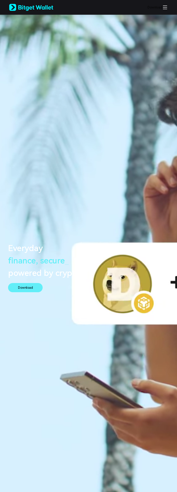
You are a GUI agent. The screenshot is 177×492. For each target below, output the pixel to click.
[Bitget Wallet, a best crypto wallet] (37, 7)
